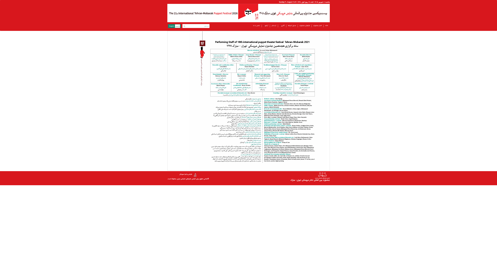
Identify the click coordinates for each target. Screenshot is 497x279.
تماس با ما (256, 25)
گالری (282, 25)
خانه (326, 25)
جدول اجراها (292, 25)
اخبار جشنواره (317, 25)
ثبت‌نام (274, 25)
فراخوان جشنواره (304, 25)
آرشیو (266, 25)
